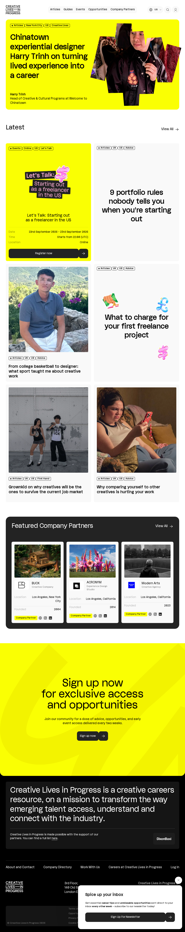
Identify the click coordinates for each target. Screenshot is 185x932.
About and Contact (20, 867)
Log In (175, 867)
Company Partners (123, 9)
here (54, 838)
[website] (40, 618)
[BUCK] (37, 561)
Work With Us (90, 867)
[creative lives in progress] (13, 9)
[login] (175, 9)
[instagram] (45, 618)
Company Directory (57, 867)
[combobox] (155, 9)
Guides (68, 9)
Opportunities (97, 9)
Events (80, 9)
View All (167, 129)
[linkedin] (50, 618)
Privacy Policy (76, 918)
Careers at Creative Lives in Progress (135, 867)
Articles (55, 9)
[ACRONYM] (92, 561)
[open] (167, 9)
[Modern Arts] (147, 561)
